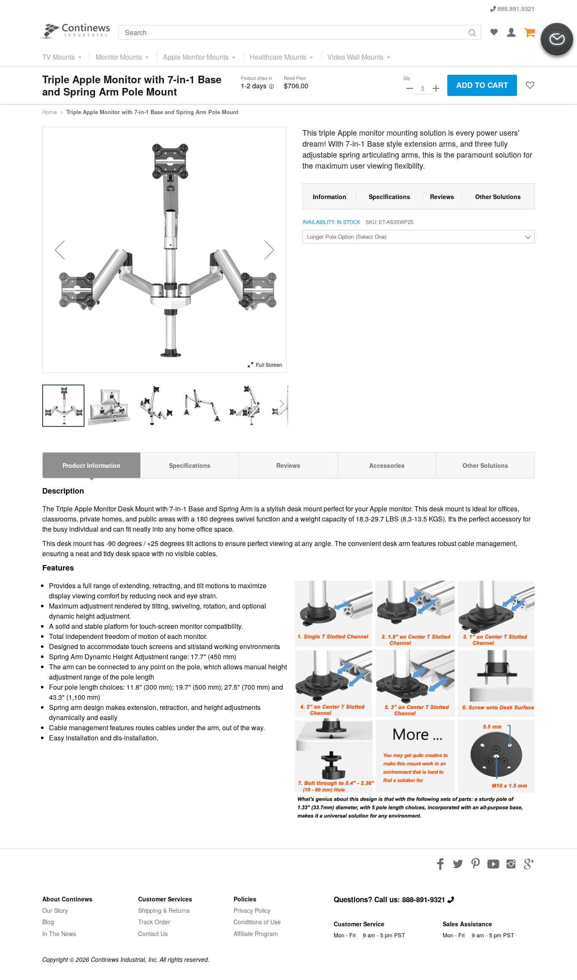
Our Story (55, 910)
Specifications (189, 465)
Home (49, 112)
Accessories (387, 465)
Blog (48, 921)
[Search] (472, 32)
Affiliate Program (256, 933)
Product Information (91, 465)
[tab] (91, 465)
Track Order (154, 921)
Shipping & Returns (164, 910)
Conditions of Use (257, 921)
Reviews (288, 465)
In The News (59, 933)
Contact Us (153, 933)
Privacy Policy (252, 910)
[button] (530, 85)
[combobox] (299, 32)
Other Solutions (485, 465)
